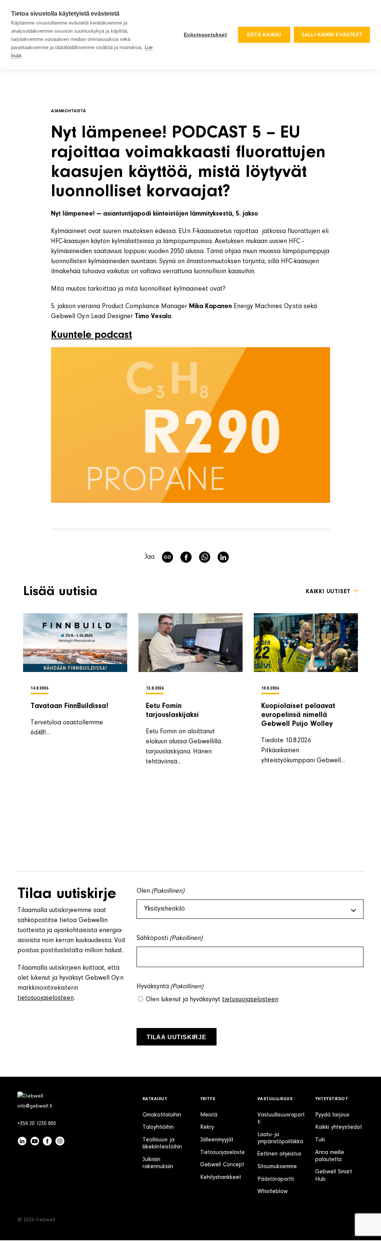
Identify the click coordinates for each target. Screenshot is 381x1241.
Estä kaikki (264, 35)
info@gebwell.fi (34, 1106)
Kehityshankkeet (220, 1177)
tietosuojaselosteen (45, 998)
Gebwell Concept (222, 1165)
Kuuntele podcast (91, 335)
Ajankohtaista (68, 111)
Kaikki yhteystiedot (338, 1127)
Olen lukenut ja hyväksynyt (212, 999)
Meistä (208, 1115)
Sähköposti (170, 938)
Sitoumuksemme (277, 1167)
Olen (161, 891)
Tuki (320, 1140)
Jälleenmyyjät (216, 1140)
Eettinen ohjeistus (279, 1154)
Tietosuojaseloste (222, 1153)
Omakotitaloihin (162, 1115)
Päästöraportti (275, 1179)
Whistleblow (272, 1192)
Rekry (207, 1127)
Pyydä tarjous (332, 1115)
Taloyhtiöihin (158, 1127)
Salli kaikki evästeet (331, 35)
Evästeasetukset (205, 35)
